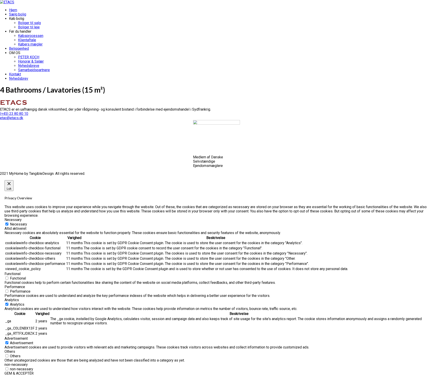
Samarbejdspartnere (34, 70)
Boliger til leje (29, 27)
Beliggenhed (19, 48)
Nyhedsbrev (18, 78)
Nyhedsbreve (28, 66)
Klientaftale (27, 40)
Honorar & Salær (31, 61)
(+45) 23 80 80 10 (14, 113)
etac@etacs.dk (11, 118)
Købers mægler (30, 44)
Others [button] (10, 351)
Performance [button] (15, 287)
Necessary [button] (13, 220)
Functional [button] (13, 274)
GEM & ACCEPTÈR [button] (19, 373)
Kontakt (15, 74)
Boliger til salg (29, 23)
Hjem (13, 10)
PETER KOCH (28, 57)
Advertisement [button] (16, 338)
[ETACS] (7, 2)
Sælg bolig (17, 14)
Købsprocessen (30, 36)
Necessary (18, 224)
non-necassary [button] (16, 364)
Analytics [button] (12, 300)
